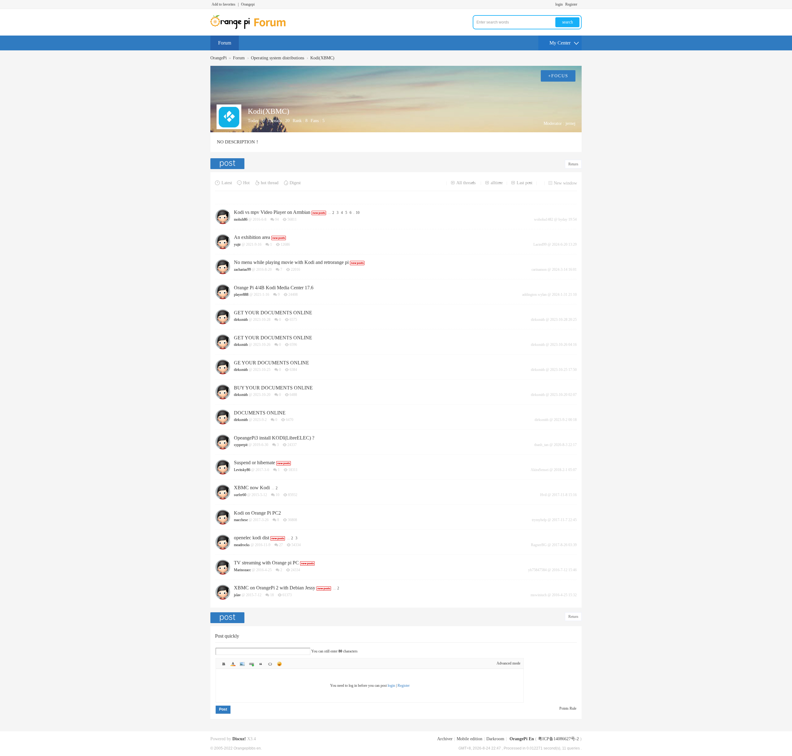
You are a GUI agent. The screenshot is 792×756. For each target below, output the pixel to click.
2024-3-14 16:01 (564, 269)
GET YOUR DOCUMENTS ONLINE (273, 312)
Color (233, 664)
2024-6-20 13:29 (564, 244)
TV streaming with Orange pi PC (266, 562)
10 (357, 212)
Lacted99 (540, 244)
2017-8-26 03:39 (564, 545)
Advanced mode (508, 663)
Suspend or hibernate (254, 462)
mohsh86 (241, 219)
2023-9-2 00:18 (565, 420)
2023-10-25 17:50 (563, 369)
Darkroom (495, 739)
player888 (241, 294)
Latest (227, 183)
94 (277, 219)
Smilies (279, 664)
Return (573, 164)
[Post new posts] (228, 163)
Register (571, 4)
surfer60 (240, 495)
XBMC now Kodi (252, 487)
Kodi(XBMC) (322, 58)
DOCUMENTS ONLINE (260, 412)
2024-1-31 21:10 (564, 294)
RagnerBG (539, 545)
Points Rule (567, 708)
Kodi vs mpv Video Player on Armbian (272, 212)
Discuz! (239, 739)
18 (272, 595)
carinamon (539, 269)
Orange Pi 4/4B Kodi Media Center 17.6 (273, 287)
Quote (261, 664)
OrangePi (218, 58)
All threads (466, 183)
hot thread (269, 183)
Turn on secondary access (580, 4)
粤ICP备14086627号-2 (558, 739)
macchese (241, 520)
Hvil (543, 495)
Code (270, 664)
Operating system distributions (277, 58)
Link (251, 664)
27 (281, 545)
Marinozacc (242, 570)
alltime (497, 183)
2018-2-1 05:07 (565, 470)
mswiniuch (539, 595)
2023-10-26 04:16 (563, 344)
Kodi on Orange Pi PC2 (257, 513)
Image (242, 664)
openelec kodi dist (251, 537)
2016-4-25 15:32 (564, 595)
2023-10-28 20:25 (563, 319)
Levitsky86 (242, 470)
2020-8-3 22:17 (565, 445)
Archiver (445, 739)
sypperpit (241, 445)
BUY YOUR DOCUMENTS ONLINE (273, 387)
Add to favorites (223, 4)
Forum (224, 42)
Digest (295, 183)
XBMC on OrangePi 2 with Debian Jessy (274, 587)
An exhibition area (252, 237)
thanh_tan (541, 445)
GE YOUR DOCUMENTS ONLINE (271, 362)
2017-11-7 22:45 (564, 520)
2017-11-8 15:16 (564, 495)
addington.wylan (534, 294)
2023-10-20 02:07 (563, 395)
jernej (570, 123)
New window (565, 183)
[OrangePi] (251, 28)
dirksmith (241, 319)
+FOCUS (558, 76)
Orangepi (248, 4)
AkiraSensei (540, 470)
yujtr (237, 244)
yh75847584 (537, 570)
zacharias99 (242, 269)
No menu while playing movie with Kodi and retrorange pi (291, 262)
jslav (237, 595)
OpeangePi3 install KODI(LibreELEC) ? (274, 437)
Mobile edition (469, 739)
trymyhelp (539, 520)
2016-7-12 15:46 (564, 570)
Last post (524, 183)
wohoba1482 (543, 219)
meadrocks (242, 545)
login (559, 4)
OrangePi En (522, 739)
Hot (246, 183)
